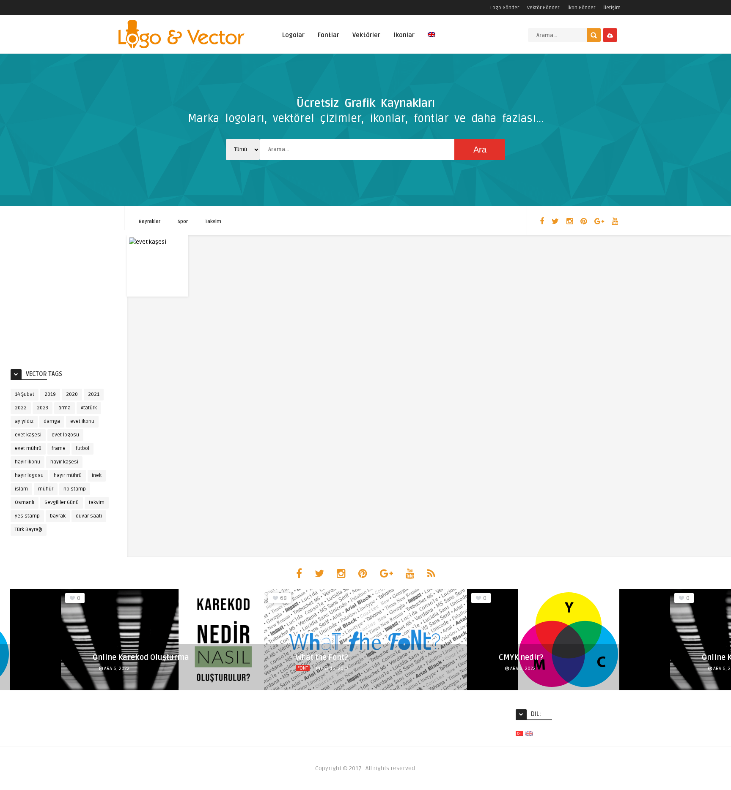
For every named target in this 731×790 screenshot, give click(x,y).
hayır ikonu (27, 462)
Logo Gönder (504, 8)
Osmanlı (24, 502)
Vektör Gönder (543, 8)
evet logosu (65, 435)
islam (21, 489)
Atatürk (89, 408)
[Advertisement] (74, 298)
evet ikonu (82, 421)
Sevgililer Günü (61, 502)
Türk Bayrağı (28, 529)
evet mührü (28, 448)
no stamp (74, 489)
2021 (93, 394)
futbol (82, 448)
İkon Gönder (581, 8)
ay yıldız (24, 421)
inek (97, 475)
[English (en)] (529, 733)
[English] (431, 39)
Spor (183, 221)
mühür (45, 489)
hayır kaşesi (64, 462)
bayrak (58, 516)
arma (64, 408)
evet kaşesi (28, 435)
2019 (50, 394)
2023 (42, 408)
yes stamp (27, 516)
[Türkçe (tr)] (519, 733)
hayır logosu (29, 475)
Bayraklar (149, 221)
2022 (21, 408)
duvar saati (89, 516)
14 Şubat (24, 394)
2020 (72, 394)
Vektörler (366, 35)
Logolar (293, 35)
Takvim (213, 221)
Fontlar (328, 35)
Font (302, 668)
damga (52, 421)
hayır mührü (68, 475)
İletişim (612, 8)
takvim (96, 502)
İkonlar (404, 35)
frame (59, 448)
